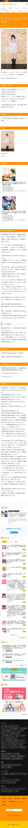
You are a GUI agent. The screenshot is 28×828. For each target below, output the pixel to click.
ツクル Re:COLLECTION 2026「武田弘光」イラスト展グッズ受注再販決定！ (16, 547)
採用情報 (24, 798)
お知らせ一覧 (4, 788)
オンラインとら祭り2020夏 (7, 740)
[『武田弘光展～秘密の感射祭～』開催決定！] (4, 575)
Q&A (25, 773)
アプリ (3, 737)
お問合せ (4, 805)
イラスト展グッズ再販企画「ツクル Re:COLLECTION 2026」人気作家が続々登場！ (16, 561)
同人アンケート (4, 742)
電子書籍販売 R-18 (21, 756)
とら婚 (18, 1)
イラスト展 (24, 8)
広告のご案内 (17, 798)
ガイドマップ (21, 801)
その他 (3, 730)
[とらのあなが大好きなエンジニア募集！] (14, 711)
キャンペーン (14, 730)
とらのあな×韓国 (5, 735)
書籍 (6, 726)
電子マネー (4, 767)
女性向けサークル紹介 (15, 733)
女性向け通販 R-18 (5, 756)
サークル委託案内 (5, 773)
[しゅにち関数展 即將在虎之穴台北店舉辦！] (4, 630)
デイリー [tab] (4, 541)
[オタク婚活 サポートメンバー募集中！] (14, 698)
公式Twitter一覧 (5, 791)
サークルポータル (19, 773)
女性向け (10, 8)
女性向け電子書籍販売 (6, 758)
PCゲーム (11, 735)
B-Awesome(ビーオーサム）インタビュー (17, 742)
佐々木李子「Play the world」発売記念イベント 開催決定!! (16, 515)
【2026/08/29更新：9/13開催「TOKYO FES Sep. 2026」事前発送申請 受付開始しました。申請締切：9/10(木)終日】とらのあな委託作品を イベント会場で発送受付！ (14, 647)
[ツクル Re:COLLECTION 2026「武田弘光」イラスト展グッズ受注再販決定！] (4, 547)
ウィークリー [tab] (10, 541)
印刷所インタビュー (5, 747)
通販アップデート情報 (18, 745)
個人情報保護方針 (12, 801)
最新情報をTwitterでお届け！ (14, 528)
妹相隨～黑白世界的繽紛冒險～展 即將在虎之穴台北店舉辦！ (16, 553)
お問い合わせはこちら (6, 376)
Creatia (12, 747)
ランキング (17, 8)
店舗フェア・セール (5, 733)
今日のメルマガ (4, 745)
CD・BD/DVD (11, 726)
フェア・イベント (5, 728)
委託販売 (4, 798)
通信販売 (15, 728)
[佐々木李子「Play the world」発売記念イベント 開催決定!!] (4, 513)
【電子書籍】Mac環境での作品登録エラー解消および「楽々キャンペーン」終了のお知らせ (14, 654)
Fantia (11, 745)
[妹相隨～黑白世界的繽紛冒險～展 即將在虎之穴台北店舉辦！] (4, 554)
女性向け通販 (16, 753)
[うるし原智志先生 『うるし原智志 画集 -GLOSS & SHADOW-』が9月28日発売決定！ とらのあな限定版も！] (4, 622)
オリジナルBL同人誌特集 (20, 747)
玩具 (17, 726)
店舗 (11, 1)
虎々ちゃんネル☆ (21, 788)
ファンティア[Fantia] (15, 780)
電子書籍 (8, 730)
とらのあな (2, 1)
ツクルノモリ (21, 740)
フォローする (14, 532)
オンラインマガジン (12, 788)
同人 (2, 726)
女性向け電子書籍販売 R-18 (17, 758)
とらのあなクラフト (5, 780)
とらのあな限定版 (22, 728)
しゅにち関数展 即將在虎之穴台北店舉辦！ (16, 629)
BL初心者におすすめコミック (11, 737)
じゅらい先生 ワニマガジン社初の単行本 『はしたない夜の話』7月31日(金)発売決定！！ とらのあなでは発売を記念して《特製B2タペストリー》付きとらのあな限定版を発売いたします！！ (16, 597)
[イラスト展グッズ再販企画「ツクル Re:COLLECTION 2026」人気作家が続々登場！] (4, 561)
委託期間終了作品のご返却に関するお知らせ (13, 660)
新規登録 (12, 773)
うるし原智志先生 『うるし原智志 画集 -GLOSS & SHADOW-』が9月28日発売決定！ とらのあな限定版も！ (16, 622)
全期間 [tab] (16, 541)
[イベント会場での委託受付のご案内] (4, 569)
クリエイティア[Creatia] (6, 782)
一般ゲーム (17, 735)
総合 (3, 8)
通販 (9, 1)
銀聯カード (10, 767)
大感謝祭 (15, 740)
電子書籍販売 (13, 756)
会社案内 (10, 798)
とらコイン (15, 1)
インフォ (6, 1)
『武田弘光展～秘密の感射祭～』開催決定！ (16, 574)
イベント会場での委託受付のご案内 (16, 567)
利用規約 (4, 801)
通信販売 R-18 (9, 753)
